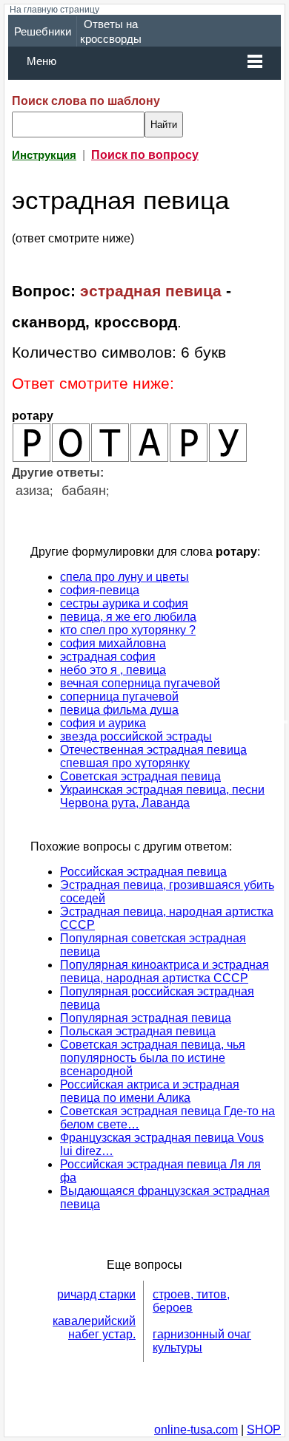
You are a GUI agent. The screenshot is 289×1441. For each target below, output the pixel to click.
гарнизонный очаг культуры (202, 1341)
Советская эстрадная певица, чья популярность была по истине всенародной (152, 1057)
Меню (41, 61)
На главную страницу (54, 9)
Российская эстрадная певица (143, 871)
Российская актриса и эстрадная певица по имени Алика (149, 1091)
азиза (33, 490)
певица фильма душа (119, 710)
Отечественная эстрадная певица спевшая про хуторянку (153, 756)
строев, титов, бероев (191, 1301)
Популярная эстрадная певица (145, 1018)
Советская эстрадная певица (140, 776)
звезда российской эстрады (136, 736)
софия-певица (99, 590)
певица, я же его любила (128, 616)
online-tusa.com (196, 1429)
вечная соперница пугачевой (140, 683)
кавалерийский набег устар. (94, 1327)
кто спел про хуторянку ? (128, 630)
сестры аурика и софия (124, 603)
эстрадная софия (108, 656)
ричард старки (96, 1294)
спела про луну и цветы (124, 576)
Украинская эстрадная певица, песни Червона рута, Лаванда (162, 796)
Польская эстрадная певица (138, 1031)
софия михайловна (113, 643)
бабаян (84, 490)
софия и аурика (103, 723)
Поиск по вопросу (145, 155)
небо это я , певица (113, 670)
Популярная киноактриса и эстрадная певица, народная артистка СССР (164, 971)
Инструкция (44, 155)
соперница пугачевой (119, 696)
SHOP (264, 1429)
